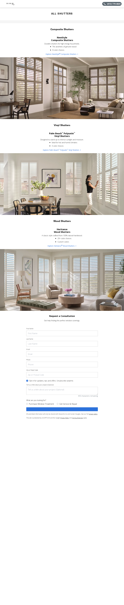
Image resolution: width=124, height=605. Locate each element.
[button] (2, 4)
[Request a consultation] (62, 409)
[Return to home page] (13, 3)
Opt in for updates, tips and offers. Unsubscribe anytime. (51, 381)
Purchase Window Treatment (41, 404)
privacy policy (93, 414)
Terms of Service (77, 418)
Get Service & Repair (68, 404)
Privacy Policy (64, 418)
